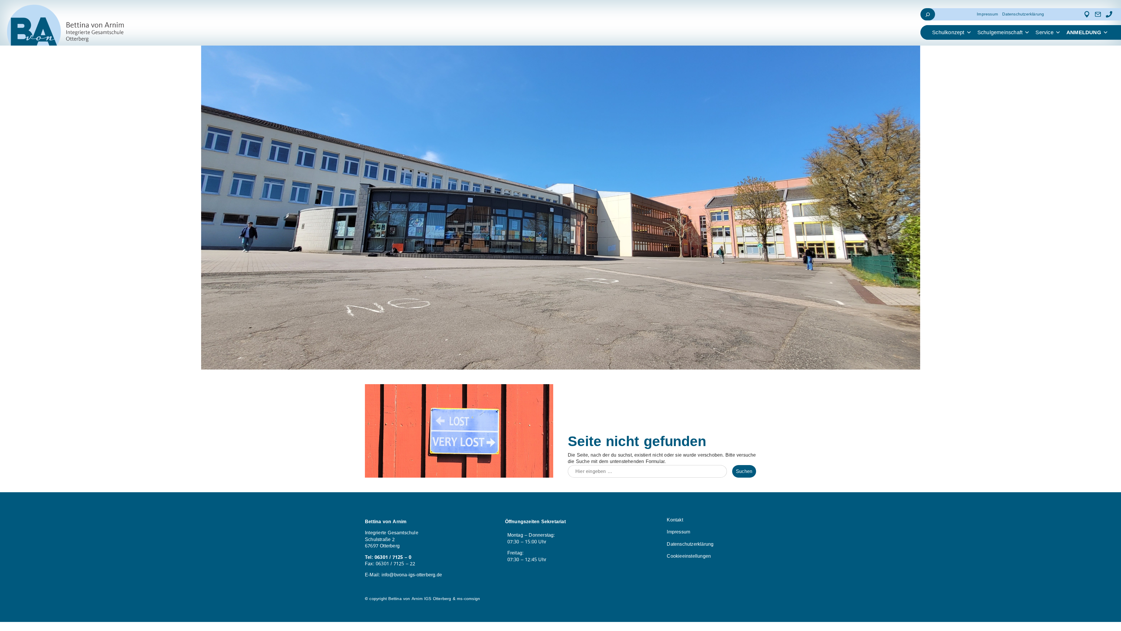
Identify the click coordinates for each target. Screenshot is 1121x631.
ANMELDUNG (1083, 32)
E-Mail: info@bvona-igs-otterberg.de (403, 574)
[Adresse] (1087, 14)
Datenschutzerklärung (1023, 14)
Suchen (744, 471)
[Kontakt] (1098, 14)
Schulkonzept (948, 32)
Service (1044, 32)
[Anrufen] (1109, 14)
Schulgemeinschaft (1000, 32)
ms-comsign (468, 599)
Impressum (987, 14)
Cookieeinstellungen (689, 556)
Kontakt (675, 519)
